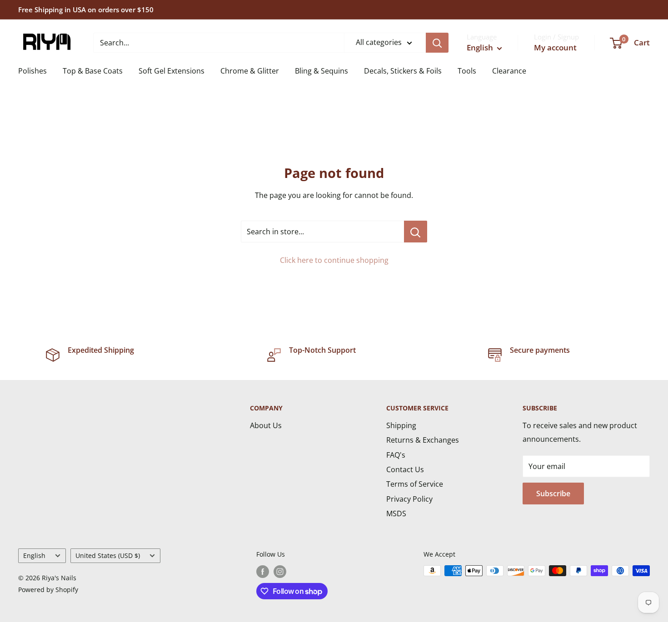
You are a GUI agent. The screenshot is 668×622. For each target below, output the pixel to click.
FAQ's (395, 455)
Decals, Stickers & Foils (403, 71)
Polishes (32, 71)
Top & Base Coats (93, 71)
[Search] (437, 43)
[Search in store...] (415, 231)
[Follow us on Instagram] (280, 571)
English (34, 555)
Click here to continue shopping (334, 260)
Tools (467, 71)
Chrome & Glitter (249, 71)
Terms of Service (414, 484)
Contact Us (405, 469)
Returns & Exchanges (422, 440)
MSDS (396, 513)
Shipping (401, 425)
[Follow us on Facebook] (262, 571)
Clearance (509, 71)
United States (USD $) (107, 555)
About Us (266, 425)
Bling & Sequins (321, 71)
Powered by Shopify (48, 589)
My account (555, 47)
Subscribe (553, 494)
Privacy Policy (409, 499)
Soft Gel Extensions (171, 71)
